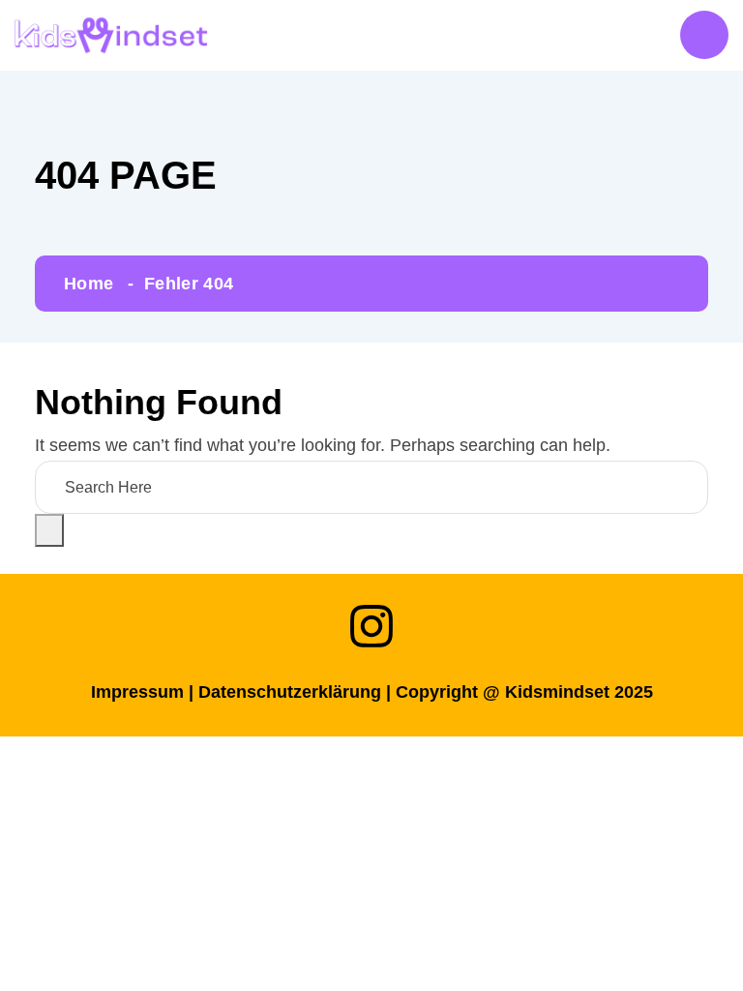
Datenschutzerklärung (289, 692)
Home (88, 283)
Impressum (137, 692)
